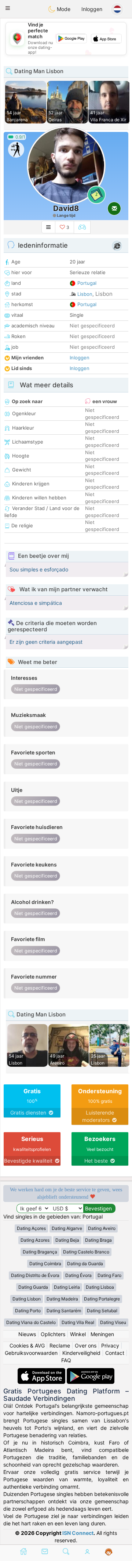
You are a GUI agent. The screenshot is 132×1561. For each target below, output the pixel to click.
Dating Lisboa (100, 1287)
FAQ (66, 1360)
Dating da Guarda (85, 1263)
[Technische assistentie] (109, 1552)
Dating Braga (98, 1240)
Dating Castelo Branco (86, 1252)
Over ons (85, 1345)
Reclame (60, 1345)
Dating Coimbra (45, 1263)
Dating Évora (78, 1275)
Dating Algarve (67, 1228)
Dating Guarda (33, 1287)
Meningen (102, 1334)
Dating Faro (109, 1275)
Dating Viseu (113, 1322)
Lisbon (84, 294)
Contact (114, 1353)
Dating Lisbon (26, 1299)
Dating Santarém (64, 1310)
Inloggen (91, 9)
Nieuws (27, 1334)
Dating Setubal (102, 1310)
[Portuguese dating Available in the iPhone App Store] (42, 1371)
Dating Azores (35, 1240)
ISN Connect (78, 1533)
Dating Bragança (40, 1252)
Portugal (86, 283)
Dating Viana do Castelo (31, 1322)
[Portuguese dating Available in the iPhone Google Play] (90, 1371)
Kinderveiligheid (81, 1353)
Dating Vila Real (78, 1322)
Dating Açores (31, 1228)
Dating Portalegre (102, 1299)
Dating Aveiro (101, 1228)
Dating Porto (28, 1310)
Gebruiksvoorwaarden (31, 1353)
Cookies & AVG (27, 1345)
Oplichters (53, 1334)
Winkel (78, 1334)
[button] (7, 8)
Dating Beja (67, 1240)
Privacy (110, 1345)
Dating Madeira (62, 1299)
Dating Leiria (67, 1287)
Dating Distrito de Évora (35, 1275)
